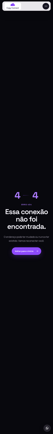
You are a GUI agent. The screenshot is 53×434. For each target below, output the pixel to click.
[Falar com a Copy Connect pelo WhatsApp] (47, 428)
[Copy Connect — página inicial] (13, 6)
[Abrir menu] (46, 6)
